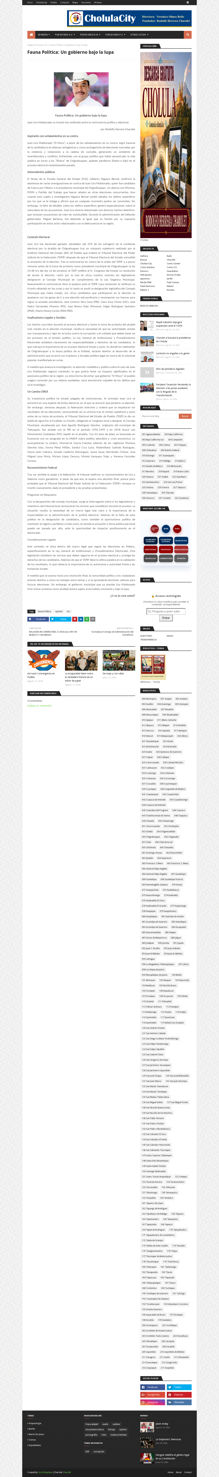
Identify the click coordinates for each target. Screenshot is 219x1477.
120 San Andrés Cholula (153, 1028)
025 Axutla (147, 752)
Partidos (166, 550)
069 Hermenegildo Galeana (155, 884)
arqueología (35, 1423)
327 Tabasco (179, 487)
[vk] (179, 1402)
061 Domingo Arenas (152, 853)
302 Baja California (173, 434)
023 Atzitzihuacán (150, 746)
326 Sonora (163, 487)
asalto (105, 1424)
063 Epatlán (147, 858)
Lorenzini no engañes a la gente (172, 353)
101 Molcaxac (148, 980)
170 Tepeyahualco (177, 1230)
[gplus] (152, 1395)
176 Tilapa (172, 1251)
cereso (32, 1439)
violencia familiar (119, 1435)
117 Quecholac (168, 1017)
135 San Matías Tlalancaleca (155, 1097)
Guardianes (172, 271)
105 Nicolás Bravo (167, 985)
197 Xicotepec (176, 1315)
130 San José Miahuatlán (177, 1076)
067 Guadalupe (178, 874)
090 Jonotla (163, 943)
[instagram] (152, 1402)
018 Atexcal (147, 736)
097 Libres (183, 964)
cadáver (116, 1424)
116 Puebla (181, 1012)
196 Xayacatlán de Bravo (153, 1315)
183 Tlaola (167, 1272)
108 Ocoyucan (166, 996)
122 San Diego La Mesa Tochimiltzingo (160, 1038)
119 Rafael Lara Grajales (172, 1023)
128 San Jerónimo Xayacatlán (156, 1070)
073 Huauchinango (151, 895)
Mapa (75, 2)
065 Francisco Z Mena (152, 863)
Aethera (144, 256)
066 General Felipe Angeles (154, 869)
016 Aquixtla (164, 731)
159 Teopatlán (149, 1198)
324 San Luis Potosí (173, 482)
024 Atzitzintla (169, 746)
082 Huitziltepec (179, 922)
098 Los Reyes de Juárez (153, 969)
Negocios (150, 558)
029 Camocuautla (150, 762)
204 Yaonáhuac (180, 1336)
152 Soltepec (181, 1177)
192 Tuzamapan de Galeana (155, 1299)
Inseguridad (181, 550)
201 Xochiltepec (169, 1325)
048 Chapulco (180, 815)
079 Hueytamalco (168, 911)
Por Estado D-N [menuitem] (89, 34)
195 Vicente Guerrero (152, 1309)
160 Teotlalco (166, 1198)
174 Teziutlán (178, 1246)
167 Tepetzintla (149, 1224)
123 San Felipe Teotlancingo (155, 1044)
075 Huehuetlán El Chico (153, 900)
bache (32, 1428)
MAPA (166, 529)
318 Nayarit (163, 471)
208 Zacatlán (168, 1346)
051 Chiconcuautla (151, 826)
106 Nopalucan (166, 991)
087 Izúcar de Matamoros (154, 938)
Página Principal (35, 45)
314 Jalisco (180, 461)
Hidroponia (145, 275)
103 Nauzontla (182, 980)
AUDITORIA (146, 636)
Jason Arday (162, 1423)
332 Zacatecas (182, 498)
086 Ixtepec (170, 932)
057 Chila (146, 842)
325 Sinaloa (147, 487)
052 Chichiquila (171, 826)
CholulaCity (41, 2)
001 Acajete (166, 699)
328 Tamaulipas (149, 493)
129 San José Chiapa (151, 1076)
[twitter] (179, 1387)
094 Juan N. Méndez (173, 954)
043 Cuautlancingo (179, 800)
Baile (169, 256)
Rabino (170, 286)
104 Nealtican (148, 985)
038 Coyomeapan (168, 784)
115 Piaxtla (166, 1012)
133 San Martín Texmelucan (155, 1086)
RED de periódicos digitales (170, 369)
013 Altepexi (163, 725)
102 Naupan (165, 980)
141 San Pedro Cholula (153, 1123)
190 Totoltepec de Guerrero (155, 1293)
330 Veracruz (148, 498)
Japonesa (145, 278)
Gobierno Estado (166, 540)
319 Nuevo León (181, 471)
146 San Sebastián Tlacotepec (156, 1150)
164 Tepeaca (177, 1214)
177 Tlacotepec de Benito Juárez (157, 1256)
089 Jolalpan (148, 943)
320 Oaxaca (147, 477)
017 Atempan (180, 731)
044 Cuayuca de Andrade (153, 805)
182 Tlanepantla (149, 1272)
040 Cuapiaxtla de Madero (172, 789)
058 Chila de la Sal (163, 842)
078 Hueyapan (149, 911)
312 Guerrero (148, 461)
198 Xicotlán (148, 1320)
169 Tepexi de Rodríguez (153, 1230)
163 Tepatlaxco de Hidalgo (154, 1214)
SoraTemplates (45, 1472)
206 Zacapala (168, 1341)
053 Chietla (147, 831)
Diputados (150, 550)
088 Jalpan (176, 938)
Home (170, 1472)
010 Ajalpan (147, 720)
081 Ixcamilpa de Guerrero (154, 922)
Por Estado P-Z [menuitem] (114, 34)
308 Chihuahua (149, 450)
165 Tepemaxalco (150, 1219)
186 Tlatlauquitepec (151, 1283)
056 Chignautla (171, 837)
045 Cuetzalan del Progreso (155, 810)
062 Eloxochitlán (174, 853)
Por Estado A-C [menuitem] (64, 34)
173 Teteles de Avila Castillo (155, 1246)
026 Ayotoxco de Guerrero (168, 752)
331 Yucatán (165, 498)
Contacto (64, 2)
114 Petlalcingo (149, 1012)
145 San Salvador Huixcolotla (156, 1145)
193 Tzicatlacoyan (150, 1304)
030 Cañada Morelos (173, 762)
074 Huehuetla (171, 895)
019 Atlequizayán (165, 736)
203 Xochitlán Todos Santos (155, 1336)
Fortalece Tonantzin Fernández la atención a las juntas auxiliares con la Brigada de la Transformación (173, 390)
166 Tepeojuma (170, 1219)
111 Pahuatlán (165, 1001)
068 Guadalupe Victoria (172, 879)
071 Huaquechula (150, 890)
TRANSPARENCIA (148, 639)
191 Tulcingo (178, 1293)
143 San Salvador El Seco (154, 1134)
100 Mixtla (177, 975)
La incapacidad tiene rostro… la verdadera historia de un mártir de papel (80, 677)
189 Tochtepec (168, 1288)
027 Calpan (147, 757)
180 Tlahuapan (149, 1267)
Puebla (53, 2)
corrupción (99, 1451)
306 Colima (164, 445)
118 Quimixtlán (149, 1023)
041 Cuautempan (150, 794)
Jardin (170, 278)
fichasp (111, 1429)
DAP (87, 1451)
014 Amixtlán (179, 725)
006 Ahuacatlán (149, 709)
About (179, 1472)
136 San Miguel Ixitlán (152, 1102)
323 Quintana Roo (150, 482)
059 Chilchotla (149, 847)
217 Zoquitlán (167, 1368)
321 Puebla (163, 477)
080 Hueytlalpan (149, 916)
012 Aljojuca (148, 725)
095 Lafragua (148, 959)
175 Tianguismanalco (152, 1251)
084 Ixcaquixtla (179, 927)
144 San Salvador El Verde (154, 1139)
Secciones (86, 2)
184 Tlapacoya (149, 1277)
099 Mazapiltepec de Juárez (155, 975)
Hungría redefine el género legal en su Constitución (172, 1457)
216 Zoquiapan (149, 1368)
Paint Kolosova (147, 286)
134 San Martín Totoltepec (154, 1092)
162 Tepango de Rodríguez (154, 1208)
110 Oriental (148, 1001)
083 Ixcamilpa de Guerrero (154, 927)
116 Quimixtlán (149, 1017)
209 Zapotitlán (149, 1352)
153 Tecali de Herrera (152, 1182)
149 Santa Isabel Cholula (154, 1166)
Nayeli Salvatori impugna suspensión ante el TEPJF (169, 324)
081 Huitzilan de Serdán (173, 916)
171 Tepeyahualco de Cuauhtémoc (158, 1235)
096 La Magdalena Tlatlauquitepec (158, 964)
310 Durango (148, 455)
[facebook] (188, 2)
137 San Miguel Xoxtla (177, 1102)
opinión (59, 611)
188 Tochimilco (149, 1288)
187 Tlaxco (170, 1283)
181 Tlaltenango (168, 1267)
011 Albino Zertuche (166, 720)
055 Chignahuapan (151, 837)
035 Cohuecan (149, 778)
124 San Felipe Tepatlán (153, 1049)
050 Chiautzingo (166, 821)
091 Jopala (178, 943)
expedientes (35, 1445)
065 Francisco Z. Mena (177, 863)
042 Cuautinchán (171, 794)
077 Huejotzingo (178, 906)
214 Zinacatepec (149, 1362)
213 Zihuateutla (181, 1357)
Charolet (171, 259)
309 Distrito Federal (170, 450)
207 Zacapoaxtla (150, 1346)
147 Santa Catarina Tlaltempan (157, 1155)
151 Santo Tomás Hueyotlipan (156, 1177)
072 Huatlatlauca (171, 890)
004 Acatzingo (164, 704)
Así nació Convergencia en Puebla (41, 675)
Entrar (166, 617)
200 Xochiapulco (150, 1325)
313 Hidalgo (165, 461)
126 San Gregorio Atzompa (155, 1060)
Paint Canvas (173, 282)
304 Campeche (175, 439)
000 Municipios (149, 699)
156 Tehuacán (168, 1187)
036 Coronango (167, 778)
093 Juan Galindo (172, 948)
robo (103, 1435)
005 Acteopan (181, 704)
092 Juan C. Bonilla (151, 948)
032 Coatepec (167, 768)
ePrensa (98, 2)
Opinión (181, 558)
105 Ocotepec (148, 991)
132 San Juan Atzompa (176, 1081)
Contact (188, 1472)
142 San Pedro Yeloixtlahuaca (156, 1129)
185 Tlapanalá (167, 1277)
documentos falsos (95, 1429)
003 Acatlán (147, 704)
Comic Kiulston (147, 267)
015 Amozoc (148, 731)
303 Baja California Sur (153, 439)
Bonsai (143, 259)
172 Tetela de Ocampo (152, 1240)
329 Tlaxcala (168, 493)
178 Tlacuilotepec (150, 1261)
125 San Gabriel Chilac (152, 1054)
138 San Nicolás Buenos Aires (156, 1108)
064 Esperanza (164, 858)
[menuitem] (31, 35)
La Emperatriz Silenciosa (168, 1439)
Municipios (181, 541)
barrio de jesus (36, 1434)
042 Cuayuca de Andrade (153, 800)
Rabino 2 (144, 290)
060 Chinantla (166, 847)
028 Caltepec (163, 757)
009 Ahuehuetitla (170, 715)
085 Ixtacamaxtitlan (151, 932)
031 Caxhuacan (149, 768)
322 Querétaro (179, 477)
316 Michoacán (174, 466)
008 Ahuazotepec (150, 715)
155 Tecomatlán (149, 1187)
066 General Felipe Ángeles (154, 874)
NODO (177, 529)
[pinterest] (179, 1395)
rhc (46, 45)
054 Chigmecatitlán (166, 831)
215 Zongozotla (169, 1362)
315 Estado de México (152, 466)
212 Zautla (165, 1357)
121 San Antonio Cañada (154, 1033)
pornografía (91, 1435)
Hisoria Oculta (174, 275)
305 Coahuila (148, 445)
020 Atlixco (182, 736)
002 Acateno (182, 699)
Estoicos (144, 271)
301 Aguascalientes (151, 434)
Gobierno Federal (150, 540)
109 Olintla (182, 996)
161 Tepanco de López (152, 1203)
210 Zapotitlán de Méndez (172, 1352)
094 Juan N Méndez (151, 954)
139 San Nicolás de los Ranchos (157, 1113)
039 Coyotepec (149, 789)
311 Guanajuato (166, 455)
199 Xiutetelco (164, 1320)
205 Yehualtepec (149, 1341)
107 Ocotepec (148, 996)
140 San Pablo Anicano (153, 1118)
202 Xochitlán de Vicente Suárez (157, 1331)
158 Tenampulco (169, 1192)
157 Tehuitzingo (149, 1192)
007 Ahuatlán (167, 709)
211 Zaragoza (148, 1357)
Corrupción (165, 558)
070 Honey (177, 884)
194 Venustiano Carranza (176, 1304)
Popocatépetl (92, 1424)
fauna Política (44, 611)
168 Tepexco (167, 1224)
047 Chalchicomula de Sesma (156, 815)
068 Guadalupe (149, 879)
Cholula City (146, 263)
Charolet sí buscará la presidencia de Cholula (173, 339)
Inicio (30, 2)
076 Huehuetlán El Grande (154, 906)
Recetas (170, 290)
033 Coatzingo (149, 773)
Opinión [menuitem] (43, 34)
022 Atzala (168, 741)
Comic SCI (172, 267)
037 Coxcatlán (149, 784)
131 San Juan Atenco (151, 1081)
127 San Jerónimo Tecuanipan (156, 1065)
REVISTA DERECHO (149, 306)
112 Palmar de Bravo (152, 1007)
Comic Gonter (173, 263)
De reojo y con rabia (113, 673)
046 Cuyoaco (178, 810)
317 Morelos (148, 471)
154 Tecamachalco (175, 1182)
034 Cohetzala (167, 773)
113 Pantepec (172, 1007)
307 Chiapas (180, 445)
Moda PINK (145, 282)
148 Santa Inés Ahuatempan (155, 1161)
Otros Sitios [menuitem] (138, 34)
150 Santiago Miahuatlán (154, 1171)
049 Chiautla (148, 821)
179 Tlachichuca (171, 1261)
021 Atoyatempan (150, 741)
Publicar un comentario (39, 705)
